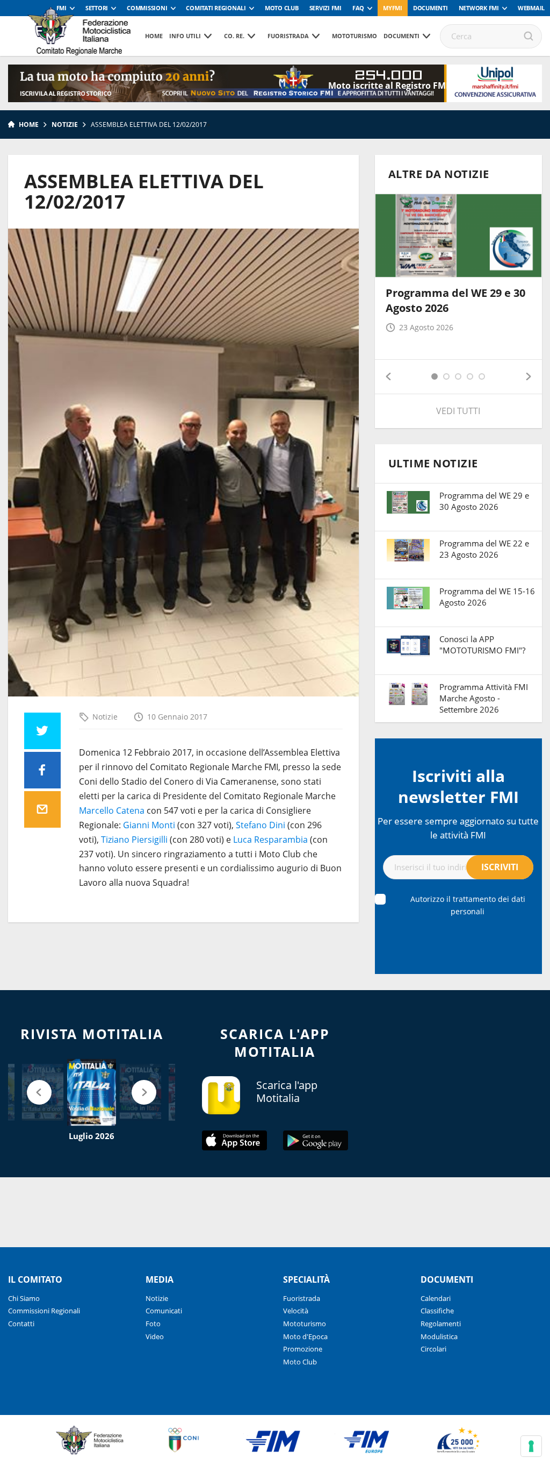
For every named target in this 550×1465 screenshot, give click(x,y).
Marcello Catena (111, 810)
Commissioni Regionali (44, 1310)
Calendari (436, 1298)
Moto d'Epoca (305, 1336)
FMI (61, 8)
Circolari (433, 1349)
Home (154, 36)
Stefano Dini (260, 825)
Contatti (21, 1323)
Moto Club (282, 8)
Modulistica (439, 1336)
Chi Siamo (24, 1298)
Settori (96, 8)
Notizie (65, 124)
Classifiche (437, 1310)
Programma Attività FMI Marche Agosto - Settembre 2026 (483, 698)
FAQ (358, 8)
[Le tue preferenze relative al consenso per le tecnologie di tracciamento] (531, 1446)
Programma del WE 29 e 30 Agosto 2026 (484, 501)
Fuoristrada (288, 36)
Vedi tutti (458, 411)
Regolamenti (441, 1323)
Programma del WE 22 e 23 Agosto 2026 (484, 549)
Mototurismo (354, 36)
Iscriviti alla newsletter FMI (458, 786)
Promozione (302, 1349)
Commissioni (147, 8)
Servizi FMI (325, 8)
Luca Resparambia (270, 839)
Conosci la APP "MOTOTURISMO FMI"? (482, 645)
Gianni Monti (149, 825)
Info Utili (185, 36)
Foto (153, 1323)
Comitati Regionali (216, 8)
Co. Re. (234, 36)
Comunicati (164, 1310)
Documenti (430, 8)
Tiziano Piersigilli (134, 839)
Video (155, 1336)
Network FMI (479, 8)
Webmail (531, 8)
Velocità (295, 1310)
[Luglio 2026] (91, 1092)
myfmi (392, 8)
